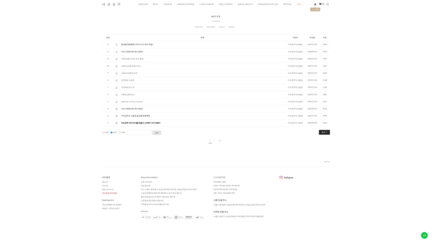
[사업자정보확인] (174, 193)
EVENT (232, 27)
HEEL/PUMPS (226, 4)
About (105, 182)
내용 (123, 132)
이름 (106, 132)
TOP (326, 162)
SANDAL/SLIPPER (186, 4)
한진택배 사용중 (127, 80)
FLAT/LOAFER (207, 4)
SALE (299, 4)
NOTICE (199, 27)
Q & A (222, 27)
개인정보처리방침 (109, 193)
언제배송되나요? (128, 87)
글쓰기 (324, 132)
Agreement (108, 189)
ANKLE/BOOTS (245, 4)
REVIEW (211, 27)
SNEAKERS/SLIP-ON (268, 4)
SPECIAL (287, 4)
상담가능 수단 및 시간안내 (132, 101)
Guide (105, 185)
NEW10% (143, 4)
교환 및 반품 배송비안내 (131, 66)
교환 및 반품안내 (128, 73)
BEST (155, 4)
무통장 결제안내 (127, 94)
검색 (157, 132)
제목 (115, 132)
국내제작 (168, 4)
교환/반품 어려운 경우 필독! (132, 59)
